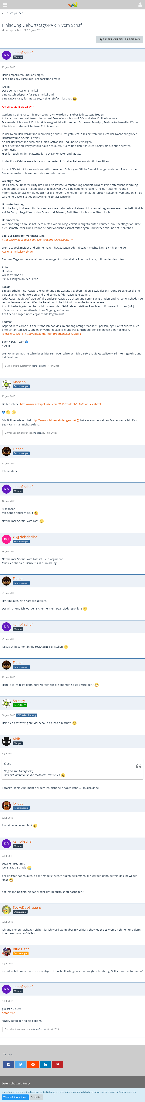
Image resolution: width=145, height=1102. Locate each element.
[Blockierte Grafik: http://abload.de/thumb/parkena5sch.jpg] (40, 333)
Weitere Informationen (15, 1097)
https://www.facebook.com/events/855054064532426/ (35, 239)
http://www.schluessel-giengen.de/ (54, 420)
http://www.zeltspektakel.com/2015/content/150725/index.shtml (60, 404)
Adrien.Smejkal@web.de (17, 251)
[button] (5, 5)
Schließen (36, 1097)
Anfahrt (7, 1013)
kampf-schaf (13, 30)
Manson (37, 432)
